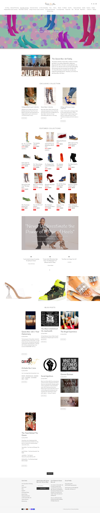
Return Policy (24, 494)
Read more (24, 354)
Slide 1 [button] (49, 270)
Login (23, 485)
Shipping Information (26, 496)
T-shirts (26, 379)
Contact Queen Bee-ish (26, 497)
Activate (23, 375)
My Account (24, 487)
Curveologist (27, 377)
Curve (23, 377)
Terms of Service (25, 499)
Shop (23, 489)
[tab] (49, 270)
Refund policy (24, 501)
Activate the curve (29, 375)
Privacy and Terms (25, 492)
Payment (23, 490)
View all (50, 473)
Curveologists (33, 377)
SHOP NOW (24, 118)
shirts (23, 379)
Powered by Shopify (75, 509)
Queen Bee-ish (68, 509)
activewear (36, 375)
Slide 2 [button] (50, 270)
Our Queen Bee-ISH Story (27, 483)
